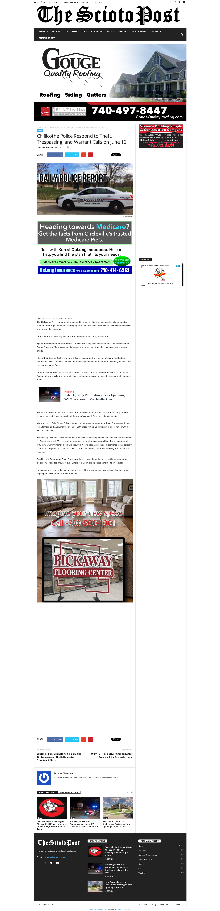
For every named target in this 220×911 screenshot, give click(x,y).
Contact (98, 2)
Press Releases (145, 859)
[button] (182, 34)
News (42, 31)
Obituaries (71, 31)
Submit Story (47, 38)
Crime (141, 864)
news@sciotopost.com (57, 857)
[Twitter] (179, 2)
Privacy (153, 904)
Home (39, 127)
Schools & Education (147, 855)
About (154, 31)
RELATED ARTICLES (47, 792)
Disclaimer (142, 904)
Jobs (84, 31)
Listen (122, 31)
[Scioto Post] (110, 16)
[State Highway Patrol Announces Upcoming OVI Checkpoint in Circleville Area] (85, 808)
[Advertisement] (85, 296)
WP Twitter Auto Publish (98, 909)
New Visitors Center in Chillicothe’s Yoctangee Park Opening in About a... (118, 885)
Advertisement (166, 904)
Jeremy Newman (46, 147)
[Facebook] (170, 2)
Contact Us (179, 904)
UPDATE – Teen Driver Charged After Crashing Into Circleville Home (111, 755)
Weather (142, 873)
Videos (110, 31)
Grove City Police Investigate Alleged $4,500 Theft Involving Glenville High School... (118, 851)
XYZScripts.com (124, 909)
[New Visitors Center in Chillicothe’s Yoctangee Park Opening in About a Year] (118, 808)
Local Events (138, 31)
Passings (142, 850)
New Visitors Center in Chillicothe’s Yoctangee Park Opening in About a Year (116, 824)
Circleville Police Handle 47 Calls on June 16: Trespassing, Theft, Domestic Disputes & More (59, 757)
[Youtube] (184, 2)
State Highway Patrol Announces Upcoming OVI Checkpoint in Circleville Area (84, 824)
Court (140, 868)
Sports (56, 31)
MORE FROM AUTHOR (69, 792)
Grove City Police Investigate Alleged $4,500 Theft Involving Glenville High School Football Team (51, 825)
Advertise (97, 31)
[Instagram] (175, 2)
